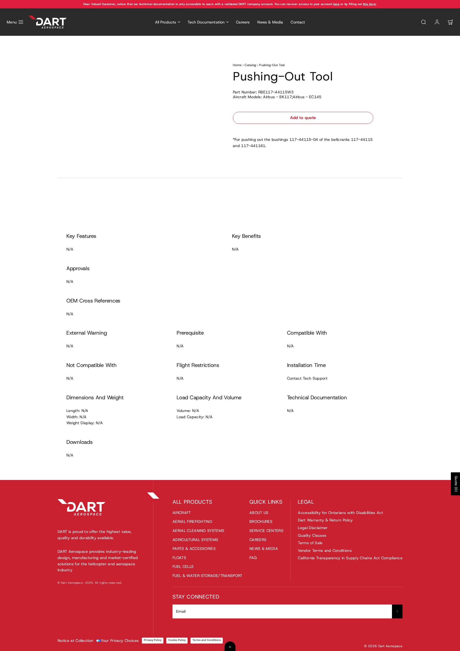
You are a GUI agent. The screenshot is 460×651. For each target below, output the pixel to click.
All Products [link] (165, 22)
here (336, 4)
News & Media (270, 22)
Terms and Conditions (206, 640)
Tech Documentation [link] (206, 22)
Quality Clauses (312, 535)
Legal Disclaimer (313, 527)
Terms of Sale (310, 542)
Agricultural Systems (195, 539)
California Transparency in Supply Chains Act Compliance (350, 557)
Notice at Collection (75, 640)
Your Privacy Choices (120, 640)
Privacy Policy (152, 640)
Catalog (250, 65)
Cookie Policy (177, 640)
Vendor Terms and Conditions (325, 550)
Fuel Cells (183, 566)
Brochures (260, 521)
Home (237, 65)
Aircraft (181, 512)
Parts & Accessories (194, 548)
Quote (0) (456, 484)
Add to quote (303, 117)
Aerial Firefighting (192, 521)
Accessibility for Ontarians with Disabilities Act (340, 512)
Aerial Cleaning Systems (198, 530)
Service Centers (266, 530)
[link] (437, 22)
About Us (259, 512)
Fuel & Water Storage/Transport (207, 575)
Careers (243, 22)
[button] (15, 22)
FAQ (253, 557)
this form (369, 4)
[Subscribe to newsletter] (397, 611)
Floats (179, 557)
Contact (298, 22)
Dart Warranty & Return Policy (325, 520)
